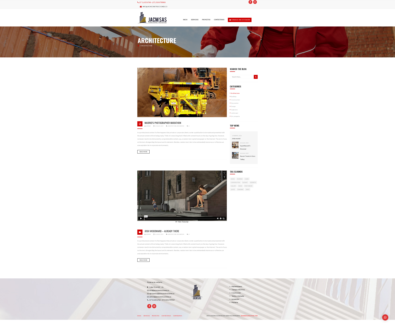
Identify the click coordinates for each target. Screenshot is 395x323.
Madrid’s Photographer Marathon (163, 123)
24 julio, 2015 (159, 126)
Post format (248, 186)
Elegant (245, 182)
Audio (233, 179)
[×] (385, 317)
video (247, 189)
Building (233, 96)
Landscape (234, 113)
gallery (233, 186)
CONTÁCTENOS (166, 316)
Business (239, 179)
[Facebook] (250, 2)
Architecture (172, 126)
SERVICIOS (146, 316)
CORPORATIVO (177, 316)
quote (233, 189)
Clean (247, 179)
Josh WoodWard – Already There (162, 231)
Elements (253, 182)
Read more (143, 152)
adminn (148, 126)
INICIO (139, 316)
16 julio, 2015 (159, 234)
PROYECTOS (155, 316)
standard (240, 189)
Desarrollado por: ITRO (249, 316)
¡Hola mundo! (236, 138)
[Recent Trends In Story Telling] (235, 155)
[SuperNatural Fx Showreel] (235, 145)
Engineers (234, 110)
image (240, 186)
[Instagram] (255, 2)
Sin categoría (235, 116)
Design (233, 106)
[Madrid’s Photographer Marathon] (182, 92)
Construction (235, 100)
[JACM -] (152, 17)
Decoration (180, 126)
